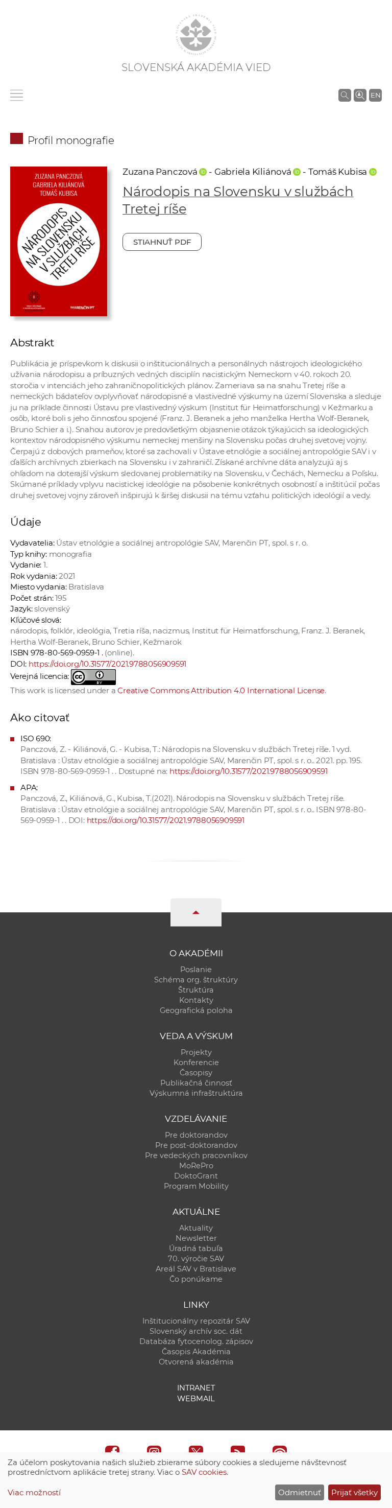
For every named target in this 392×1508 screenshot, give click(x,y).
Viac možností (34, 1492)
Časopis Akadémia (196, 1351)
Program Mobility (196, 1186)
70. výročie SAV (196, 1258)
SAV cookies (204, 1472)
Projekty (196, 1052)
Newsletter (196, 1238)
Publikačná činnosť (196, 1083)
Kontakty (196, 1000)
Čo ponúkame (196, 1279)
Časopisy (196, 1072)
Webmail (196, 1398)
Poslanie (196, 969)
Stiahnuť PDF (162, 242)
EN (376, 95)
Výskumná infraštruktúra (196, 1093)
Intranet (196, 1388)
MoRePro (196, 1165)
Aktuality (196, 1228)
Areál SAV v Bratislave (196, 1269)
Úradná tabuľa (196, 1248)
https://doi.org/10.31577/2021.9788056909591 (107, 664)
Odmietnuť (299, 1492)
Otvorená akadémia (196, 1361)
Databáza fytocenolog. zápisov (196, 1341)
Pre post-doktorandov (196, 1145)
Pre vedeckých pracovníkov (196, 1155)
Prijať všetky (354, 1492)
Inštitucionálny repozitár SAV (196, 1321)
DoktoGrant (196, 1176)
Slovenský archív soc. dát (196, 1331)
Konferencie (196, 1062)
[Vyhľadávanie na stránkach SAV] (344, 95)
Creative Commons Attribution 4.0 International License (221, 690)
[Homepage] (196, 34)
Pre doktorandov (196, 1135)
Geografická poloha (196, 1010)
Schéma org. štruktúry (196, 979)
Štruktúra (196, 990)
